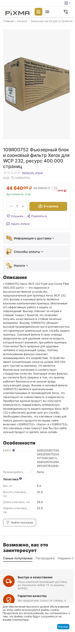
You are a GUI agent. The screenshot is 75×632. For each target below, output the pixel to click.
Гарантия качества (32, 596)
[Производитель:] (62, 191)
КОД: (6, 177)
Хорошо (63, 626)
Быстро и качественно (35, 577)
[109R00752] (36, 84)
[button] (37, 216)
